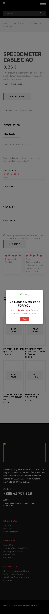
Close (24, 319)
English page (24, 310)
